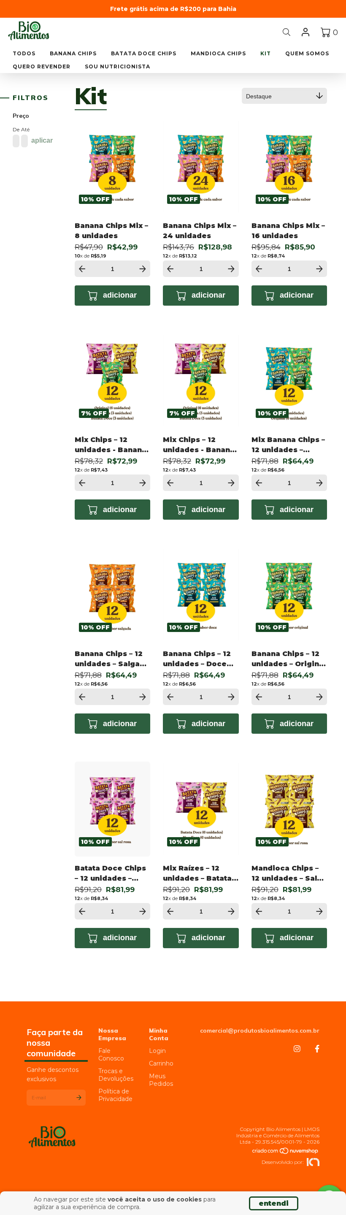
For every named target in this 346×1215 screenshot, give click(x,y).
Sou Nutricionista (117, 66)
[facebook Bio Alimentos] (317, 1049)
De (15, 129)
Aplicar (42, 140)
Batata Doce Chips (143, 53)
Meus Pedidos (161, 1080)
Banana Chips (73, 53)
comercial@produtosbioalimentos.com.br (259, 1030)
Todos (24, 53)
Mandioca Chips (218, 53)
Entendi (274, 1203)
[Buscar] (286, 32)
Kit (265, 53)
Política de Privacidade (115, 1095)
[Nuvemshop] (285, 1151)
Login (157, 1051)
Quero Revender (41, 66)
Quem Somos (307, 53)
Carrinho (161, 1063)
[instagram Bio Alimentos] (297, 1049)
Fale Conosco (111, 1054)
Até (23, 129)
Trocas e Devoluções (115, 1074)
